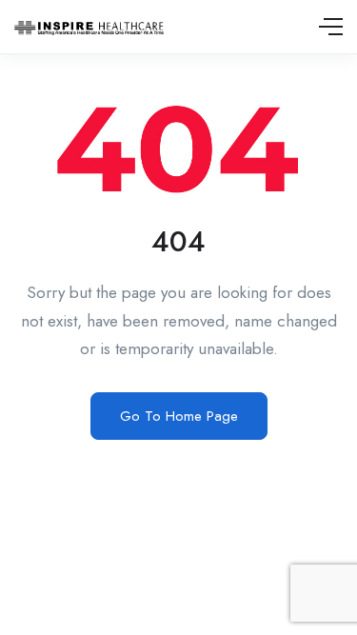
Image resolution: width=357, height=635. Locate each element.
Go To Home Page (179, 416)
